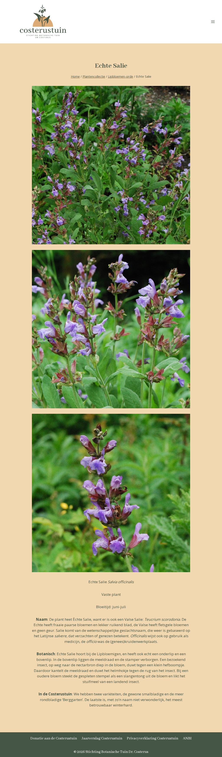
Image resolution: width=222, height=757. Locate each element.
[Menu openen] (213, 21)
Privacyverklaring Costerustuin (152, 738)
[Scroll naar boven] (207, 729)
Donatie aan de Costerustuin (53, 738)
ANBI (187, 738)
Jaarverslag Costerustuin (102, 738)
